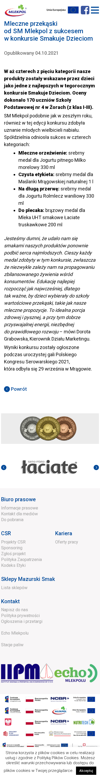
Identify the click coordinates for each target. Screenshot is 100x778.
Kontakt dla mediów (19, 513)
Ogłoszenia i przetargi (21, 621)
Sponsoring (11, 547)
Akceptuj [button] (86, 771)
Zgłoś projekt (13, 553)
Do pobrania (12, 519)
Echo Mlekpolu (15, 633)
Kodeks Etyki (13, 565)
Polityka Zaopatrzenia (21, 559)
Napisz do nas (14, 609)
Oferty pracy (66, 542)
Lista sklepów (14, 587)
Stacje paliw (12, 644)
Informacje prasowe (19, 508)
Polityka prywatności (20, 615)
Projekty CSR (13, 542)
